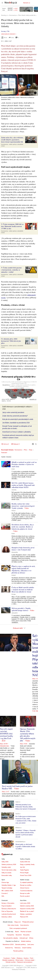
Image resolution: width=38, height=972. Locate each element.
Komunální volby (7, 875)
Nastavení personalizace (24, 962)
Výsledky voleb (6, 867)
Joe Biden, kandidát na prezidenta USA (16, 423)
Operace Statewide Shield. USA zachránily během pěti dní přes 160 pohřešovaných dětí (27, 735)
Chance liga (5, 882)
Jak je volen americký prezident (13, 412)
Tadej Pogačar (24, 870)
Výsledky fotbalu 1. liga (9, 885)
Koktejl (13, 575)
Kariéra (26, 958)
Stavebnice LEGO (8, 944)
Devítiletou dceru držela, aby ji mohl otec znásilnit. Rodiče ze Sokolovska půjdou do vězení (23, 526)
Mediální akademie (8, 960)
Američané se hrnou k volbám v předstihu (16, 432)
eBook (5, 37)
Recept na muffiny (25, 885)
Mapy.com (17, 922)
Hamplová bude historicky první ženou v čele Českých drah (23, 548)
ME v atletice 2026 (7, 890)
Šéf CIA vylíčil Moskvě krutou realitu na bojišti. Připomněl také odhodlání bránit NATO (23, 485)
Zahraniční (14, 613)
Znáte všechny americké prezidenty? (15, 416)
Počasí (13, 510)
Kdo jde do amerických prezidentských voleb (17, 419)
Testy (30, 450)
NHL (3, 896)
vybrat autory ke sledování (8, 34)
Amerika (14, 490)
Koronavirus (18, 450)
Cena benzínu (24, 925)
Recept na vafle (25, 893)
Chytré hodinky (26, 947)
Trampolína (10, 935)
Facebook (7, 958)
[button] (19, 85)
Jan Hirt (22, 867)
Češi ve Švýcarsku (7, 911)
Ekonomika (15, 552)
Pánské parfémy (18, 951)
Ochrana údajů (29, 960)
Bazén (17, 931)
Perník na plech (25, 896)
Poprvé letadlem (7, 906)
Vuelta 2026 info (25, 861)
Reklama (19, 958)
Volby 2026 (5, 861)
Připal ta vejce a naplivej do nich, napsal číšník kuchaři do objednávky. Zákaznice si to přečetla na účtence (23, 569)
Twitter (13, 958)
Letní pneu (30, 944)
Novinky (3, 31)
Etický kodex (19, 960)
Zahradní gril (23, 938)
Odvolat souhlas (11, 962)
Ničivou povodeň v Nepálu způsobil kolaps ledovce (21, 609)
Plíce (25, 450)
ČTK (8, 31)
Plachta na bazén (26, 931)
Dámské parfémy (20, 944)
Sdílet (12, 37)
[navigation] (2, 2)
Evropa (14, 594)
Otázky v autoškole (26, 914)
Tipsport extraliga (7, 888)
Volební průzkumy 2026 (9, 864)
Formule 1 (5, 893)
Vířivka (31, 938)
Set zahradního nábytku (10, 938)
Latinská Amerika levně (9, 914)
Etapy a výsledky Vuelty (27, 864)
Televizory (17, 947)
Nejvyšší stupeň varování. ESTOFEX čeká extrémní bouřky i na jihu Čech (6, 734)
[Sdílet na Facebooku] (33, 444)
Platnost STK (24, 917)
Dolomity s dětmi (7, 917)
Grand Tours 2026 (25, 875)
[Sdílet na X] (36, 444)
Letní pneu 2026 (25, 903)
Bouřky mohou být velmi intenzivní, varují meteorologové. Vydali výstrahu (23, 506)
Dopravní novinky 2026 (27, 908)
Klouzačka (26, 935)
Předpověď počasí (28, 922)
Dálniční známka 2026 (27, 906)
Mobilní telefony (26, 941)
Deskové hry (9, 947)
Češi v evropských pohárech (18, 928)
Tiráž (31, 958)
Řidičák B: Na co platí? (27, 911)
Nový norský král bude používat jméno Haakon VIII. (17, 787)
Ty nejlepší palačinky (26, 882)
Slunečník (19, 935)
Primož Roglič (24, 872)
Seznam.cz (26, 3)
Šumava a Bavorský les (9, 908)
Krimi (13, 469)
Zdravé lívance (24, 888)
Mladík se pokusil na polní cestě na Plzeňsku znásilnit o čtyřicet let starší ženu (24, 464)
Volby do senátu (6, 872)
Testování (4, 452)
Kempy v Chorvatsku (8, 903)
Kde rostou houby (13, 925)
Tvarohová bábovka (26, 890)
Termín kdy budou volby (9, 870)
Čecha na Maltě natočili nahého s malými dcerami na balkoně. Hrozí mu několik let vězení (23, 589)
